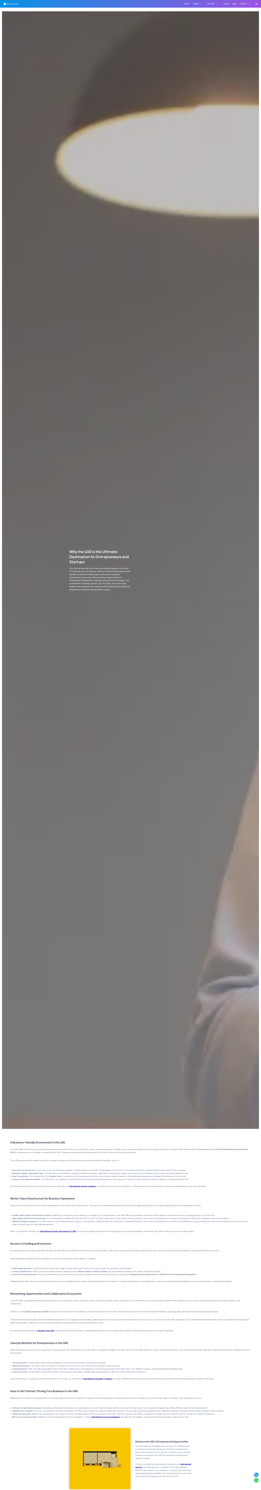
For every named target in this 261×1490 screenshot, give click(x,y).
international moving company (82, 1186)
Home (186, 4)
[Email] (256, 4)
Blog (234, 4)
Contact (243, 4)
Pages (196, 4)
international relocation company (97, 1379)
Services (211, 4)
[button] (201, 3)
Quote (226, 4)
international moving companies (105, 1417)
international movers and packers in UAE (58, 1231)
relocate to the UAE (45, 1331)
